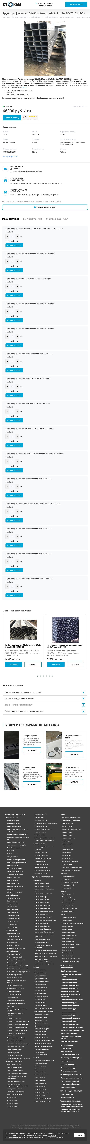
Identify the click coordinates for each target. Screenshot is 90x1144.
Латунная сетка (40, 1078)
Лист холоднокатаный (14, 957)
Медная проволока (68, 838)
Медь (63, 814)
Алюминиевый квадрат (42, 908)
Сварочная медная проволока (72, 867)
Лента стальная (12, 910)
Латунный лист (40, 1095)
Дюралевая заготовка (42, 1014)
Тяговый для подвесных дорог (45, 838)
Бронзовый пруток (41, 1005)
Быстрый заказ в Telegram (46, 207)
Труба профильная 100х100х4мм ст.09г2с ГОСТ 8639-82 (28, 554)
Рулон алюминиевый (42, 942)
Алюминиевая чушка (42, 902)
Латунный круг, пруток (42, 1092)
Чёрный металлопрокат (15, 814)
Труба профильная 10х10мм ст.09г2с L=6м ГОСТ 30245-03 (29, 429)
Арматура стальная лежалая (71, 1078)
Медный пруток (67, 858)
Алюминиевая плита (42, 886)
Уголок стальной (12, 942)
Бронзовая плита (40, 976)
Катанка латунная (41, 1063)
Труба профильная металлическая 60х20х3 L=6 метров (28, 279)
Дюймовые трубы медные (71, 820)
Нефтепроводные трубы (15, 871)
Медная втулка (67, 826)
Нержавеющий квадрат (70, 1006)
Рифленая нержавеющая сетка (72, 1030)
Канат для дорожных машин (16, 1081)
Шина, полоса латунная (42, 1101)
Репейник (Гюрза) (13, 1052)
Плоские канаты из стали (43, 829)
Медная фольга (67, 844)
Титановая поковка (68, 932)
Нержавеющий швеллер (70, 1024)
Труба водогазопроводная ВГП (17, 834)
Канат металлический (14, 1061)
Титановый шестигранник (71, 959)
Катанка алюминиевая (42, 939)
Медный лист (66, 855)
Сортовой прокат (12, 895)
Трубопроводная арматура (71, 1091)
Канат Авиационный (14, 1064)
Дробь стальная (12, 901)
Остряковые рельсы (41, 855)
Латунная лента (40, 1069)
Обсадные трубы (12, 857)
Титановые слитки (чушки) (71, 944)
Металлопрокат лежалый (70, 1075)
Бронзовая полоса (41, 979)
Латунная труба (40, 1081)
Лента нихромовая (68, 876)
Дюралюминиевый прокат (43, 1011)
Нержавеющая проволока (70, 991)
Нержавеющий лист (68, 1012)
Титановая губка (67, 926)
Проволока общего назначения (17, 1024)
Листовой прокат (12, 951)
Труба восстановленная (15, 886)
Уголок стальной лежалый (70, 1084)
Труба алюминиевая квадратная (45, 953)
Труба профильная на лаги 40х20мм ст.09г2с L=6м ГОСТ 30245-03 (32, 504)
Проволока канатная (14, 1018)
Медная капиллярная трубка (71, 829)
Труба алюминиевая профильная (46, 956)
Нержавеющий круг (68, 1009)
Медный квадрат (67, 849)
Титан (63, 915)
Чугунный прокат (67, 1045)
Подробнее (13, 664)
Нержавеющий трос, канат (71, 1018)
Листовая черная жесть (15, 975)
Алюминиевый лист (41, 914)
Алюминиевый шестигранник (45, 932)
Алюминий (37, 880)
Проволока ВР (11, 1006)
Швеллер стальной (13, 945)
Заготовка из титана (69, 918)
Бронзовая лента (40, 973)
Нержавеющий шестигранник (72, 1027)
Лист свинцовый (67, 903)
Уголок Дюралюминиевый (44, 1046)
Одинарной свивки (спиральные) (46, 823)
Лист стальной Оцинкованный (17, 969)
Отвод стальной (67, 1094)
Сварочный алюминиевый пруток (46, 950)
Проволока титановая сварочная (73, 923)
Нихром (64, 873)
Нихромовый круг (68, 888)
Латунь (36, 1057)
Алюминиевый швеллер (43, 929)
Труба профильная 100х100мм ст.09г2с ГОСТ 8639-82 (27, 404)
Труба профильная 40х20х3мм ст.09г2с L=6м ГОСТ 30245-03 (30, 254)
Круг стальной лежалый (70, 1081)
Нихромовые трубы (68, 885)
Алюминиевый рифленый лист (45, 920)
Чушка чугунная (67, 1061)
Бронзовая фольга (41, 987)
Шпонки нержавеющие (69, 1041)
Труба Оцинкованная (14, 848)
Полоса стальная (13, 915)
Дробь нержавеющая (69, 971)
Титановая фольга (68, 941)
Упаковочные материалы (70, 1101)
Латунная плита (40, 1072)
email (25, 87)
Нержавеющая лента (69, 979)
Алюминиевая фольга (42, 900)
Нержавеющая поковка (70, 985)
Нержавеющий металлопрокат (66, 966)
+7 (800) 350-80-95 (46, 3)
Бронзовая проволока (42, 982)
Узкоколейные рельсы (42, 870)
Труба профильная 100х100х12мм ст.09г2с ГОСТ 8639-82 (28, 579)
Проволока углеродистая (15, 1047)
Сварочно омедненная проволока (18, 1058)
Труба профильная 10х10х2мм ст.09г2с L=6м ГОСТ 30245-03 (30, 304)
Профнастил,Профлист (14, 963)
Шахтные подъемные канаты (44, 841)
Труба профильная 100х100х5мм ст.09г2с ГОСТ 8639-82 (28, 479)
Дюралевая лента (41, 1017)
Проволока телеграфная (15, 1041)
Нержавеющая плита (69, 982)
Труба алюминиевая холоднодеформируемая (43, 960)
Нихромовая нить (68, 879)
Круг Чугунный (66, 1051)
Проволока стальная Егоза (16, 1038)
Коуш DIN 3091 (12, 1100)
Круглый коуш (39, 817)
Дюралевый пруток (41, 1037)
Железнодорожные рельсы (44, 847)
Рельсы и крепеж (39, 844)
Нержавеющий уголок (69, 1021)
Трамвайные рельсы (42, 867)
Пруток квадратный (13, 918)
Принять (79, 1135)
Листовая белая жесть (14, 977)
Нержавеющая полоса (69, 988)
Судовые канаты (40, 832)
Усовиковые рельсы (41, 873)
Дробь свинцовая (68, 897)
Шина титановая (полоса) (70, 962)
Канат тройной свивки (14, 1094)
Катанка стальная (13, 997)
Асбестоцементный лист (15, 988)
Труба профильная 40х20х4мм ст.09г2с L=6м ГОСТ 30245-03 (30, 329)
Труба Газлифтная (13, 883)
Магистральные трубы (14, 868)
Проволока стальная (13, 991)
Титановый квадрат (68, 947)
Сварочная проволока (14, 1055)
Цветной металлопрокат (42, 877)
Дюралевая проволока (42, 1026)
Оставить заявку (12, 118)
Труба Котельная (12, 854)
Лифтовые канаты (41, 820)
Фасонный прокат (12, 930)
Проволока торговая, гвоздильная (18, 1044)
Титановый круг (67, 950)
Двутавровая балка (13, 933)
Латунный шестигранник (43, 1098)
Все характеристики (10, 156)
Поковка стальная (13, 912)
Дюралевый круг (40, 1032)
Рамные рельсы (40, 861)
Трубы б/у (10, 889)
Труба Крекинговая (13, 877)
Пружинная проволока (14, 1050)
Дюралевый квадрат (42, 1029)
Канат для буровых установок (17, 1073)
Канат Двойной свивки (15, 1070)
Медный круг (66, 852)
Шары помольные (13, 924)
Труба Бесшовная (13, 821)
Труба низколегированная (16, 860)
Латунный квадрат (41, 1089)
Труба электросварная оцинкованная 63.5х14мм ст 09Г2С (64, 646)
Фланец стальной (67, 1097)
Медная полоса (67, 835)
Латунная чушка (40, 1086)
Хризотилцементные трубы (16, 845)
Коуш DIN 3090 (12, 1097)
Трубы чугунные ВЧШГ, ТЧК (71, 1058)
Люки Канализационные (70, 1055)
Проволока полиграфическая (17, 1030)
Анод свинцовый (67, 894)
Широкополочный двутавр (16, 948)
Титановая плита (67, 929)
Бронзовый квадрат (41, 996)
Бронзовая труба (40, 984)
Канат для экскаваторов (15, 1089)
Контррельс (38, 849)
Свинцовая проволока (69, 909)
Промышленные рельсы (43, 858)
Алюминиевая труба (41, 897)
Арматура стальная (13, 898)
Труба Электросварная (14, 826)
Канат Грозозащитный (14, 1067)
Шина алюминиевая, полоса (44, 964)
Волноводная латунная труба (44, 1060)
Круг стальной (12, 907)
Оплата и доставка (57, 219)
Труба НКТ (10, 851)
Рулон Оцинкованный (14, 985)
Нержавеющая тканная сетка (72, 1000)
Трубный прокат (12, 818)
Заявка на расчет (76, 4)
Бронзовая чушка (40, 990)
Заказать (33, 664)
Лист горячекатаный (14, 954)
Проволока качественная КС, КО (18, 1021)
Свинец (63, 891)
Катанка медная (67, 823)
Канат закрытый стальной (16, 1092)
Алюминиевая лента (42, 883)
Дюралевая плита (41, 1020)
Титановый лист (67, 953)
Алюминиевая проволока (43, 894)
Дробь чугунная (66, 1048)
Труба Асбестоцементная (15, 842)
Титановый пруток (68, 956)
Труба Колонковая (13, 880)
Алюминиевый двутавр (42, 905)
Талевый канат (40, 835)
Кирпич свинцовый (68, 900)
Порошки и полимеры (69, 1065)
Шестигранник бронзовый (43, 1008)
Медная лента (67, 832)
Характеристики (32, 219)
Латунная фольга (40, 1083)
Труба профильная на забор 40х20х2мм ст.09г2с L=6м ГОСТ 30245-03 (34, 229)
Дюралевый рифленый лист (44, 1040)
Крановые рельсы (41, 852)
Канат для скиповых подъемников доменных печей (17, 1085)
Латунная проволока (41, 1075)
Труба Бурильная (12, 865)
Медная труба (66, 841)
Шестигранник (12, 927)
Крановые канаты (41, 814)
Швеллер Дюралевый (42, 1049)
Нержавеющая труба (69, 1003)
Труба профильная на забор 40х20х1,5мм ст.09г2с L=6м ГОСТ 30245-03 (34, 454)
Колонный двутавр (13, 936)
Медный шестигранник (70, 861)
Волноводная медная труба (71, 817)
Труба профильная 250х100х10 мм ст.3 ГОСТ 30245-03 (27, 379)
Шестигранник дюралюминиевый (41, 1053)
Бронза (36, 967)
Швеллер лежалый (68, 1087)
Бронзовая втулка (41, 970)
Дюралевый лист (40, 1034)
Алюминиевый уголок (42, 926)
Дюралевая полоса (41, 1023)
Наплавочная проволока (15, 1000)
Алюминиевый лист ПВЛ (43, 917)
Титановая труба (67, 938)
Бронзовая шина (40, 993)
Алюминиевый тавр (41, 923)
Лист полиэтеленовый (69, 1071)
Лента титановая (67, 920)
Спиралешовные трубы (15, 874)
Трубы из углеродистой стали (17, 862)
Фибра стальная (12, 921)
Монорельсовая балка (14, 939)
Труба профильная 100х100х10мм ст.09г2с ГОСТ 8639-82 (28, 354)
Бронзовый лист (40, 1002)
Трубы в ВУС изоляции (14, 892)
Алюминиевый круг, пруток (44, 911)
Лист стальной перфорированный (18, 972)
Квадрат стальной (13, 904)
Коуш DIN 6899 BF (13, 1106)
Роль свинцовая (67, 906)
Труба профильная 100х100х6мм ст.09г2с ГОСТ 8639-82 (28, 529)
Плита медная (67, 864)
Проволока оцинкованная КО (17, 1027)
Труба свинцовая (67, 912)
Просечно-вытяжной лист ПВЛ (17, 966)
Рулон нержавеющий (69, 1033)
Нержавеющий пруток (69, 1015)
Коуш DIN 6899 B (12, 1103)
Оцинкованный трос (41, 826)
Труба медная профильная (71, 870)
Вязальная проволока (14, 994)
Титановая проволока (69, 935)
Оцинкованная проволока (16, 1003)
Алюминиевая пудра (68, 1068)
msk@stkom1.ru (46, 6)
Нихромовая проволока (70, 882)
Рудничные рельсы (41, 864)
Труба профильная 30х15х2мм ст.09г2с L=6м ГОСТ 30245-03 (23, 646)
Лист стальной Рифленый (16, 960)
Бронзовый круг (40, 999)
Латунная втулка (40, 1066)
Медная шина (66, 847)
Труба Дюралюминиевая (43, 1043)
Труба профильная (13, 824)
